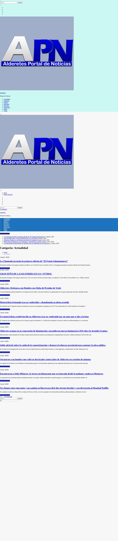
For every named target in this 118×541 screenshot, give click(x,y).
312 (5, 396)
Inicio (5, 193)
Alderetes (3, 93)
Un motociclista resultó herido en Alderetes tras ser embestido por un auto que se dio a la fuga (44, 316)
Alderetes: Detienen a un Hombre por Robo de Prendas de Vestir (23, 240)
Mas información (5, 268)
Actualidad (7, 99)
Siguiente (9, 396)
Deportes (6, 106)
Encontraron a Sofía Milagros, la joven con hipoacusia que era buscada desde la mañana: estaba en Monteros (51, 373)
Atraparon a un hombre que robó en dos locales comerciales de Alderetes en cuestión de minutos (45, 359)
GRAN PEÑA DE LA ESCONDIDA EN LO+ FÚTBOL (21, 238)
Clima (5, 111)
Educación (7, 107)
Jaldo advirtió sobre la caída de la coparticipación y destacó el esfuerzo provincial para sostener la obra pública (53, 345)
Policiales (6, 104)
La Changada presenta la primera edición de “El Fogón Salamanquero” (24, 237)
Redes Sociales (8, 194)
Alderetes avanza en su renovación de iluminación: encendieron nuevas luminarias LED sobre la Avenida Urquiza (53, 331)
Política (6, 102)
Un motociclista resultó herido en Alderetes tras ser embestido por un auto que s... (27, 243)
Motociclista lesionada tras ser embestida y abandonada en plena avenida (25, 242)
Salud (5, 109)
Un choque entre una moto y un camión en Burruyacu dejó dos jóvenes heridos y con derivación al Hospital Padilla (54, 388)
